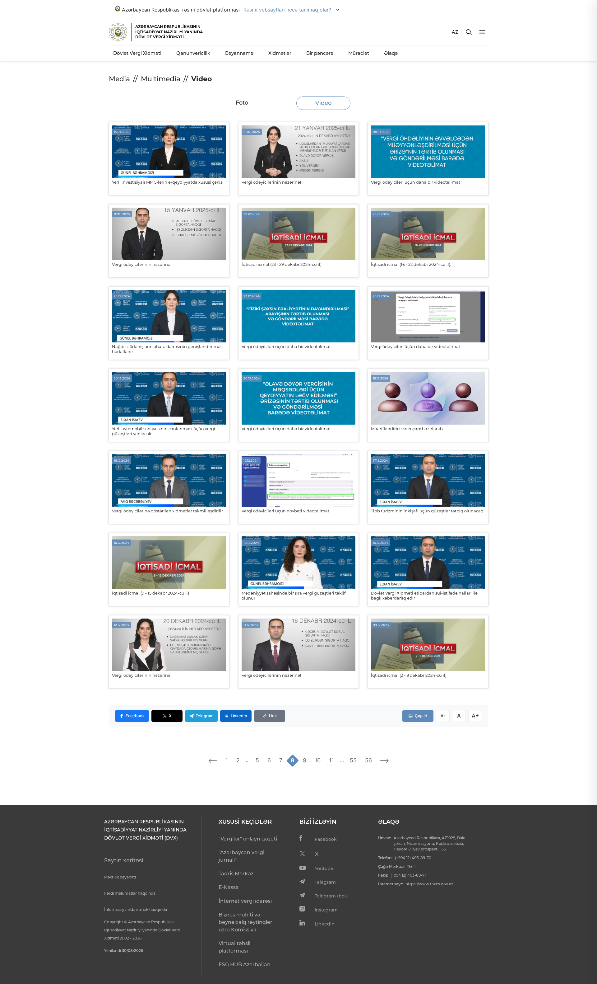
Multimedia (160, 79)
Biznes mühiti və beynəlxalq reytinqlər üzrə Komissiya (245, 922)
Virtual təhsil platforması (234, 947)
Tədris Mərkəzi (237, 874)
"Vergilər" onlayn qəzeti (248, 839)
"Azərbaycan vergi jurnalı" (241, 856)
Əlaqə (391, 53)
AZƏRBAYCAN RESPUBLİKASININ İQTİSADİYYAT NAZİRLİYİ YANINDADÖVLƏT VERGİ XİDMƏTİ (169, 31)
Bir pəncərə (319, 53)
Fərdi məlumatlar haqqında (129, 893)
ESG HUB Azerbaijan (245, 965)
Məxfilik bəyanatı (120, 877)
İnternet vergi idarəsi (245, 901)
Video (323, 103)
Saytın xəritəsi (123, 860)
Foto (242, 102)
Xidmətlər (279, 53)
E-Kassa (229, 887)
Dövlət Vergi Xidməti (137, 53)
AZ (455, 32)
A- (443, 715)
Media (119, 79)
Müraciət (358, 53)
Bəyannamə (239, 53)
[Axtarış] (469, 32)
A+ (475, 716)
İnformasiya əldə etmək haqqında (135, 909)
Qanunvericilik (193, 53)
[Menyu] (482, 32)
